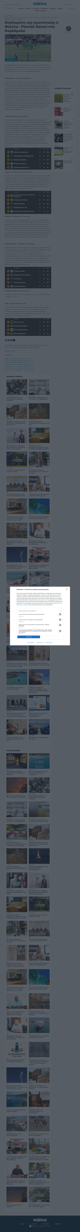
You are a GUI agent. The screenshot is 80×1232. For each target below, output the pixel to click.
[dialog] (40, 616)
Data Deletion (31, 642)
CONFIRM (29, 637)
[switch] (59, 614)
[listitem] (40, 611)
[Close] (67, 589)
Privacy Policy (48, 642)
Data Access (40, 642)
